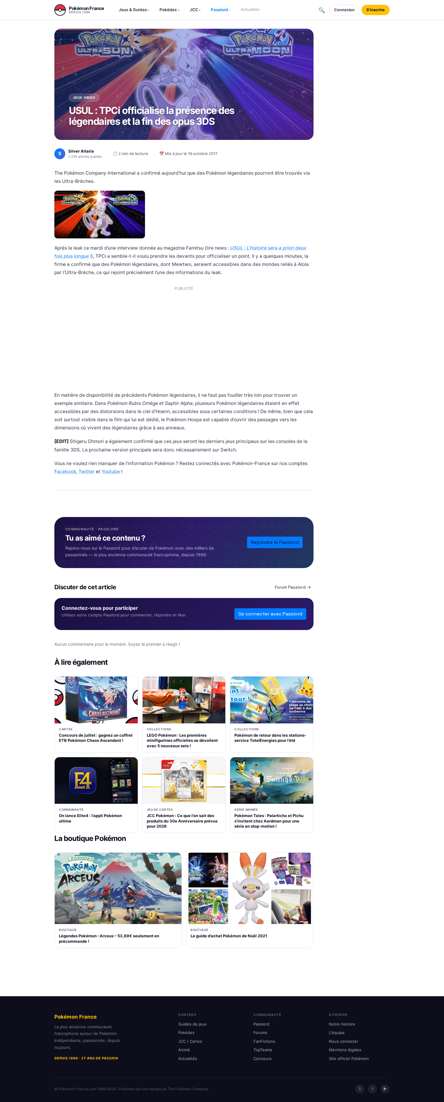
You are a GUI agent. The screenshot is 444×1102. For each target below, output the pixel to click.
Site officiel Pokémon (349, 1058)
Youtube (110, 471)
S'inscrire (375, 9)
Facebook (65, 471)
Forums (260, 1032)
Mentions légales (345, 1049)
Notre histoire (342, 1024)
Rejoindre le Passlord (275, 542)
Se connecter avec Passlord (270, 614)
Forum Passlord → (293, 587)
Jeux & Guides (134, 9)
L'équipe (337, 1032)
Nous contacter (343, 1041)
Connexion (344, 9)
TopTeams (262, 1049)
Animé (184, 1049)
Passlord (220, 9)
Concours (262, 1058)
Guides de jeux (192, 1024)
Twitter (87, 471)
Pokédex (169, 9)
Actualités (250, 9)
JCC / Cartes (190, 1041)
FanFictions (264, 1041)
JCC (195, 9)
